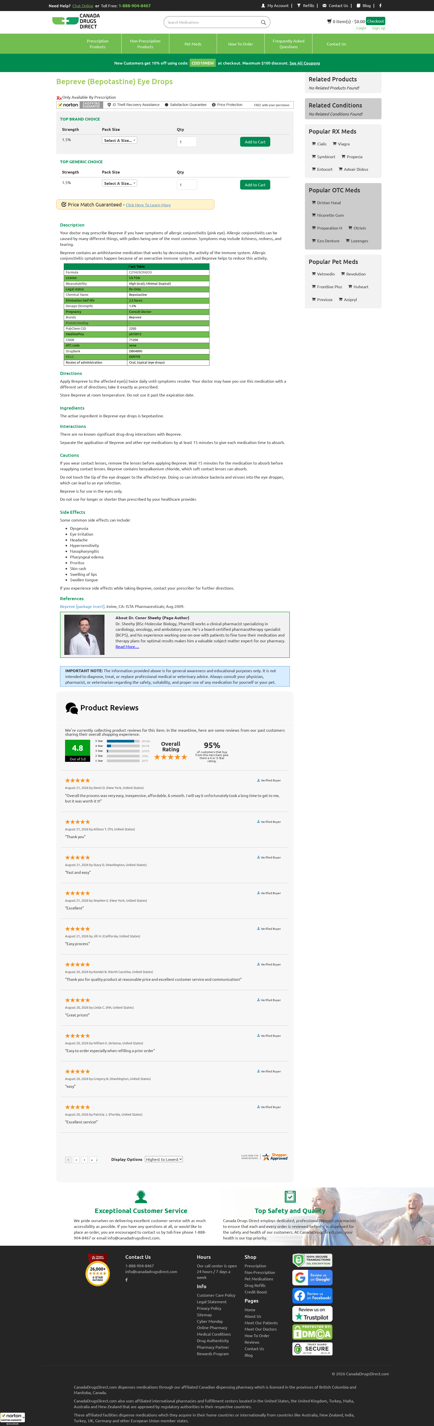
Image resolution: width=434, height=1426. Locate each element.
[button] (12, 1419)
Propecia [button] (354, 156)
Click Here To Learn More (148, 204)
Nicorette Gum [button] (330, 214)
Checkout (375, 20)
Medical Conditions (214, 1333)
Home (250, 1309)
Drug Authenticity (213, 1340)
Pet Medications (259, 1278)
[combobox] (119, 140)
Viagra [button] (344, 143)
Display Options (126, 1159)
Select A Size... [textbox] (118, 140)
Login (361, 27)
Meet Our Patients (261, 1322)
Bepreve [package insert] (82, 606)
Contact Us (338, 5)
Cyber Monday (210, 1321)
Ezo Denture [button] (328, 240)
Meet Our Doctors (261, 1328)
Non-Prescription (260, 1272)
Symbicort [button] (326, 156)
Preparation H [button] (329, 227)
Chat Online (82, 5)
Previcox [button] (325, 299)
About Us (253, 1316)
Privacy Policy (209, 1307)
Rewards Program (213, 1353)
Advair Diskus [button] (356, 169)
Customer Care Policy (216, 1294)
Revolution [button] (356, 273)
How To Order (257, 1335)
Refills (308, 5)
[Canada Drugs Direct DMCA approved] (312, 1333)
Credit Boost (256, 1291)
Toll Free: (126, 5)
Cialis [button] (322, 143)
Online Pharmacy (212, 1327)
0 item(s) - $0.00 (348, 21)
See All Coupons (305, 63)
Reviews (252, 1341)
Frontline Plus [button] (329, 286)
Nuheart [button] (361, 286)
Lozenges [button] (359, 240)
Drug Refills (255, 1285)
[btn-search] (263, 23)
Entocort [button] (325, 169)
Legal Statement (212, 1301)
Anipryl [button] (350, 299)
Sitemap (204, 1314)
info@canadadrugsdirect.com (151, 1271)
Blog (367, 5)
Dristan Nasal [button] (329, 202)
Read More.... (127, 646)
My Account (278, 5)
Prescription (255, 1265)
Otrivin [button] (360, 227)
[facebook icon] (380, 5)
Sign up (378, 27)
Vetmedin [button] (326, 273)
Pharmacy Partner (213, 1346)
